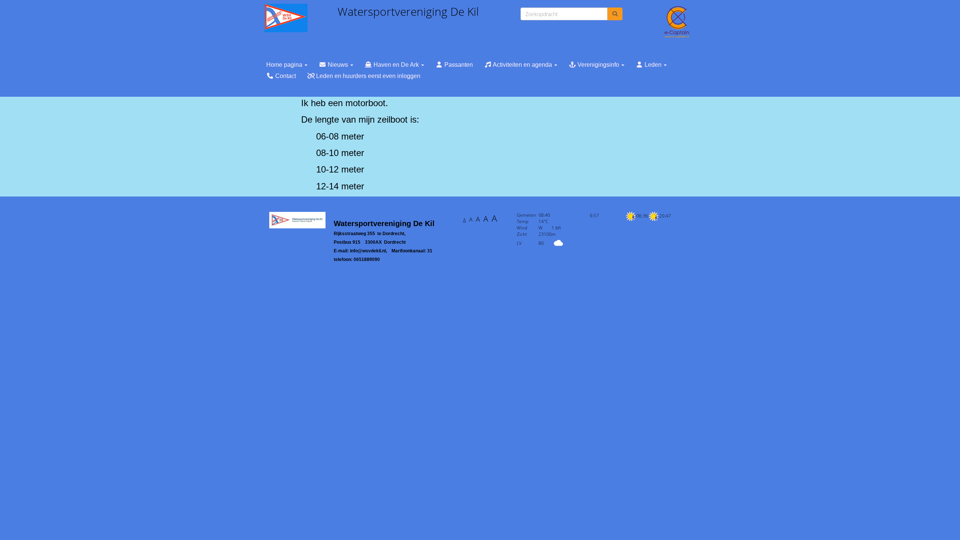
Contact (285, 76)
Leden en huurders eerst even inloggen (367, 76)
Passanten (458, 65)
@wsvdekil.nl (368, 251)
